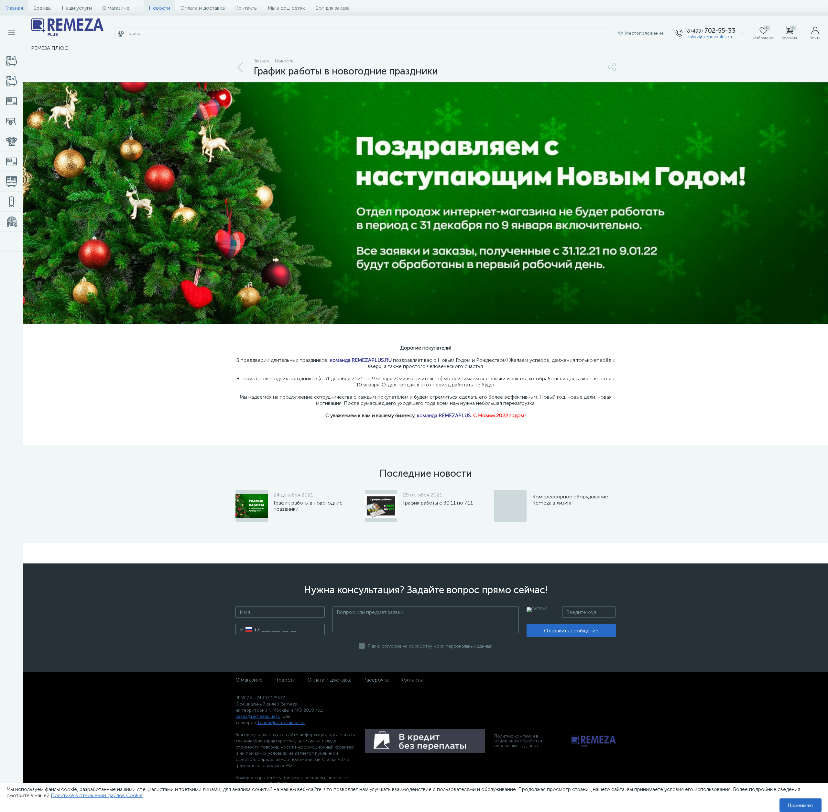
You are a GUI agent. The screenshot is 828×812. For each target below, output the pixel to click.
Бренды (42, 8)
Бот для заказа (332, 8)
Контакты (246, 8)
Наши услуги (77, 8)
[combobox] (247, 629)
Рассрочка (376, 680)
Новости (159, 8)
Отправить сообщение (571, 631)
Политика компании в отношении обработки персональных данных (518, 741)
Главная (14, 8)
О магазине (115, 8)
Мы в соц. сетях (286, 8)
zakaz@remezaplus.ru (709, 36)
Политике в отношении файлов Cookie (97, 795)
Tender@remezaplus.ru (281, 722)
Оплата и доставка (202, 8)
